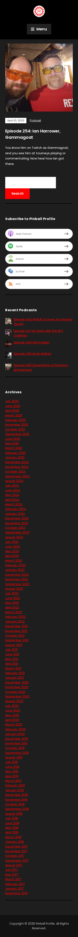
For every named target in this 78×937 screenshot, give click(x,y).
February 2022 (15, 617)
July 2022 (12, 593)
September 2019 (17, 753)
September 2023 (17, 532)
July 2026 (12, 401)
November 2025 (16, 425)
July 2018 (11, 818)
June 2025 (12, 439)
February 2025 (15, 453)
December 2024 (17, 462)
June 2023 (12, 547)
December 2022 (16, 575)
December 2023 (16, 518)
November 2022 (16, 579)
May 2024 (12, 495)
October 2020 (15, 692)
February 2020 (15, 729)
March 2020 (13, 724)
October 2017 (15, 856)
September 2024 (17, 476)
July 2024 (12, 485)
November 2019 (16, 743)
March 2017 (13, 879)
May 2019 (11, 771)
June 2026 (12, 406)
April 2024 (12, 500)
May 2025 (12, 443)
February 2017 (15, 884)
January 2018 (14, 842)
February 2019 (15, 785)
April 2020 (12, 720)
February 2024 (15, 509)
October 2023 (15, 528)
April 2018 (11, 832)
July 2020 (12, 706)
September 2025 (17, 434)
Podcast (35, 120)
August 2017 (13, 865)
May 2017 (11, 875)
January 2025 (15, 457)
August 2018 (13, 814)
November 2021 (16, 631)
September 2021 (16, 640)
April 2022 (12, 607)
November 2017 (16, 851)
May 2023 (12, 551)
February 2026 (15, 420)
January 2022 (15, 622)
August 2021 (13, 645)
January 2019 (14, 790)
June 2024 (12, 490)
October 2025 (15, 429)
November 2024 (16, 467)
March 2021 (13, 668)
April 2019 (11, 776)
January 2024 (15, 514)
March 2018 (13, 837)
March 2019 (13, 781)
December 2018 (16, 795)
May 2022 (12, 603)
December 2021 (16, 626)
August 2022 (14, 589)
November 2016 (16, 893)
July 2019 (11, 762)
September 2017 (17, 861)
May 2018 (11, 828)
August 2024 (14, 481)
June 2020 (12, 710)
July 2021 (11, 650)
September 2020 (17, 696)
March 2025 (13, 448)
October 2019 (15, 748)
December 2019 (16, 739)
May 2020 (12, 715)
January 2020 (15, 734)
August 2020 (14, 701)
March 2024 (13, 504)
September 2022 (17, 584)
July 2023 (12, 542)
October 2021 (14, 636)
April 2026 (12, 411)
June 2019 (12, 767)
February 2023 (15, 565)
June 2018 (12, 823)
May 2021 (11, 659)
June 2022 (12, 598)
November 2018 (16, 800)
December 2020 (17, 682)
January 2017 (14, 889)
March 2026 (13, 415)
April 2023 (12, 556)
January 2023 (15, 570)
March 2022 (13, 612)
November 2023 (16, 523)
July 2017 (11, 870)
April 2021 (11, 664)
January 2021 (14, 678)
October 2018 (15, 804)
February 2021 (15, 673)
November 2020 (16, 687)
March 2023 (13, 561)
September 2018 (17, 809)
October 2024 (15, 471)
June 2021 (12, 654)
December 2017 (16, 846)
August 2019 (13, 757)
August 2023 (14, 537)
